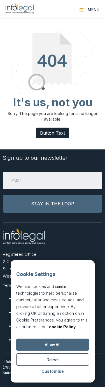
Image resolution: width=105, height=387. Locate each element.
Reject (53, 359)
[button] (90, 8)
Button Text (52, 133)
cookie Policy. (62, 326)
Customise (52, 371)
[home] (18, 8)
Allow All (52, 344)
